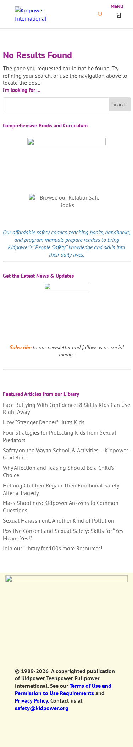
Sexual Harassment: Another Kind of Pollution (58, 520)
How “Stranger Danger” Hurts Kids (43, 422)
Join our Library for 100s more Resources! (52, 548)
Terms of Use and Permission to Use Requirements (63, 689)
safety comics (52, 232)
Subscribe (20, 347)
